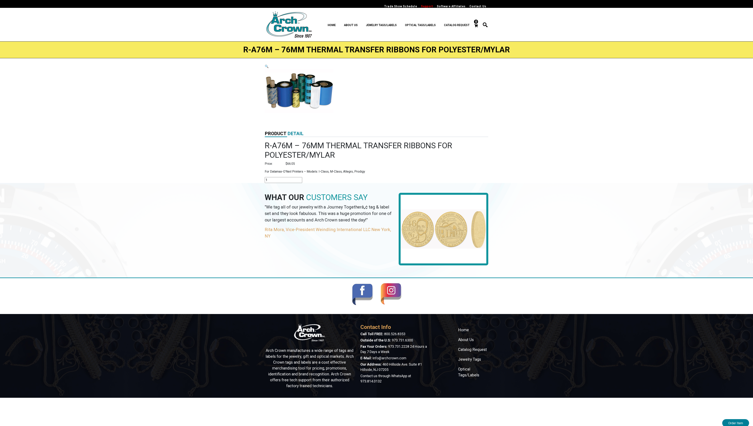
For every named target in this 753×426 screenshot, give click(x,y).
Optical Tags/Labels (420, 25)
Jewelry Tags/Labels (381, 25)
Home (332, 25)
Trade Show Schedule (400, 6)
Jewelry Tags (469, 359)
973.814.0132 (371, 381)
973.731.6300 (402, 340)
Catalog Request (457, 25)
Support (427, 6)
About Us (351, 25)
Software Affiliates (451, 6)
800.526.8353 (394, 334)
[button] (267, 66)
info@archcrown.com (389, 358)
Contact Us (477, 6)
